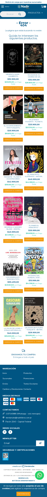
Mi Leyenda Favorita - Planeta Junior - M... (34, 121)
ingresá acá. (23, 478)
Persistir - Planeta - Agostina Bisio (13, 178)
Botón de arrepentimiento (23, 481)
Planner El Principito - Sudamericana (34, 226)
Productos (28, 373)
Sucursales (7, 378)
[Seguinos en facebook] (10, 432)
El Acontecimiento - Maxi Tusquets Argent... (13, 127)
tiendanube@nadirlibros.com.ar (19, 417)
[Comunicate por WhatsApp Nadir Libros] (39, 475)
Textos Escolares (31, 384)
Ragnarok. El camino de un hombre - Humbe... (34, 76)
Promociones (29, 378)
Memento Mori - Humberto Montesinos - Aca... (13, 75)
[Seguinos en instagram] (5, 432)
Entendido (23, 494)
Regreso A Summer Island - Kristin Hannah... (13, 228)
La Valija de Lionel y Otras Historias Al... (13, 329)
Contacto (27, 389)
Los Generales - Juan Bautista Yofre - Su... (13, 278)
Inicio (5, 373)
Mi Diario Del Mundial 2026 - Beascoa (34, 277)
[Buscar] (19, 14)
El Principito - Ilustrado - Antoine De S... (34, 175)
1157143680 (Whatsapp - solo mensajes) (23, 413)
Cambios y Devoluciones (13, 389)
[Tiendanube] (23, 467)
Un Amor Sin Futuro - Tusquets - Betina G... (34, 329)
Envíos (5, 384)
